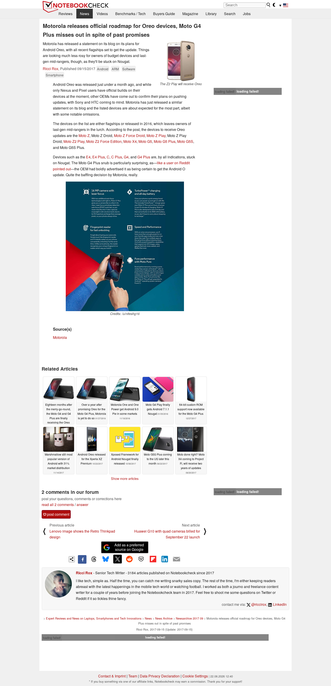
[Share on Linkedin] (164, 559)
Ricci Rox (50, 68)
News (84, 13)
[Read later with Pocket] (141, 559)
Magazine (190, 13)
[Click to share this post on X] (117, 559)
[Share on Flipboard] (153, 559)
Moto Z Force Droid (129, 135)
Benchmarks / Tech (130, 13)
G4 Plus (143, 157)
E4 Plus (98, 157)
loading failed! (225, 91)
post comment (57, 514)
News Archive (163, 618)
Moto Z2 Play (73, 141)
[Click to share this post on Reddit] (129, 559)
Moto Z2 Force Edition (104, 141)
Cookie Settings (195, 676)
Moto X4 (130, 141)
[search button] (269, 5)
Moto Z (84, 135)
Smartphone (54, 75)
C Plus (116, 157)
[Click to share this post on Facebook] (82, 559)
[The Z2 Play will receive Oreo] (181, 61)
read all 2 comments (58, 504)
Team (132, 676)
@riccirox (258, 604)
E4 (88, 157)
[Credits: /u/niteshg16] (125, 246)
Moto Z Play (156, 135)
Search (230, 13)
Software (128, 68)
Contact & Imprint (112, 676)
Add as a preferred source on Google (129, 547)
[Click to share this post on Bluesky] (105, 559)
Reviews (66, 13)
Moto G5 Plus (164, 141)
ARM (115, 68)
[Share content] (72, 559)
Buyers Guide (164, 13)
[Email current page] (176, 559)
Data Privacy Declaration (160, 676)
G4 (126, 157)
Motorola (60, 337)
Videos (102, 13)
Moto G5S (185, 141)
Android (102, 68)
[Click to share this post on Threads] (94, 559)
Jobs (247, 13)
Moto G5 (145, 141)
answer (82, 504)
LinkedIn (279, 604)
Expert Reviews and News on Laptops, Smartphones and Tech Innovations (93, 618)
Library (211, 13)
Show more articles (124, 478)
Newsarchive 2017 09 (189, 618)
